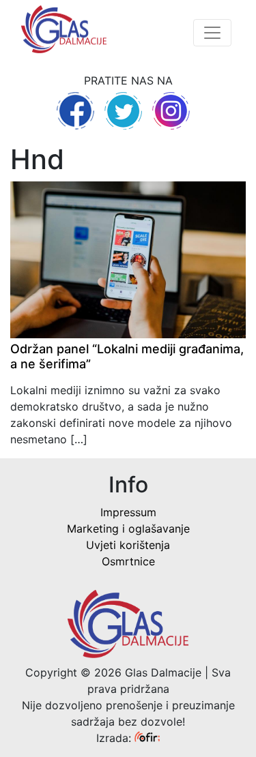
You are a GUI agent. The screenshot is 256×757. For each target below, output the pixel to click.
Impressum (128, 512)
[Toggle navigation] (212, 32)
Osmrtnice (128, 561)
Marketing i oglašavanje (128, 528)
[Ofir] (147, 738)
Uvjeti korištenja (128, 545)
